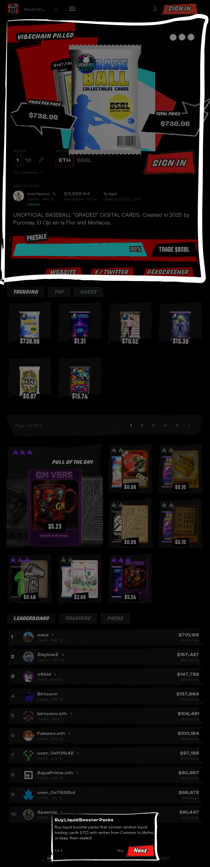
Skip (120, 850)
